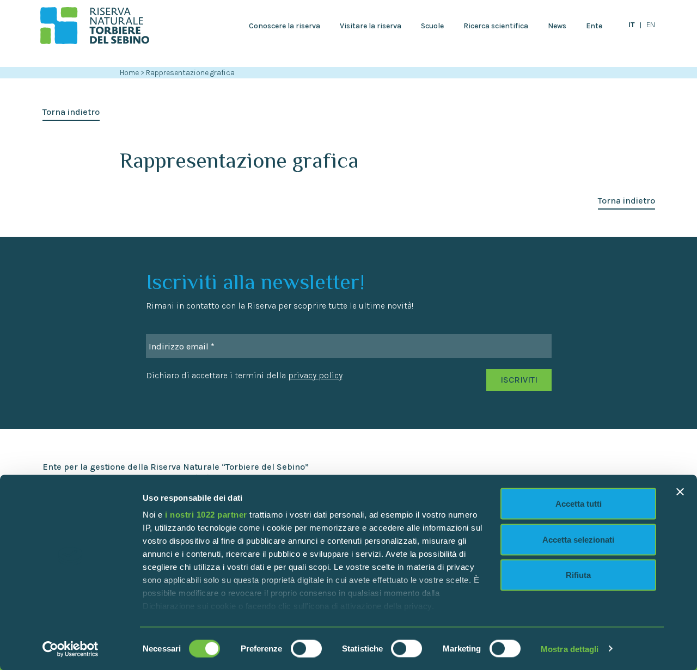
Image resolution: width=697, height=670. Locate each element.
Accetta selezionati (578, 539)
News (557, 25)
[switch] (306, 648)
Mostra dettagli (570, 648)
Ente (594, 25)
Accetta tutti (578, 503)
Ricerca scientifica (495, 25)
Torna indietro (71, 112)
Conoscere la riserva (284, 25)
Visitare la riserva (370, 25)
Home (129, 72)
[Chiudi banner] (680, 492)
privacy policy (315, 375)
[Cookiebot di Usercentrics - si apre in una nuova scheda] (70, 649)
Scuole (432, 25)
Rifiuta (578, 575)
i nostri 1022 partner (206, 514)
